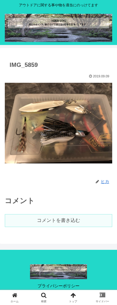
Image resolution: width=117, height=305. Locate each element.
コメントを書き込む (58, 220)
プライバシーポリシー (59, 285)
